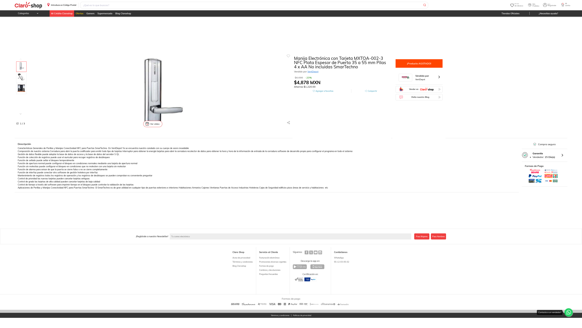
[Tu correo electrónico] (291, 236)
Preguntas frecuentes (268, 274)
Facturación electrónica (269, 257)
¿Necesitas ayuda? (548, 13)
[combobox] (254, 5)
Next (20, 111)
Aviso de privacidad (241, 257)
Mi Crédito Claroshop (62, 13)
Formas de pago (266, 266)
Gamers (90, 13)
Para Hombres (438, 236)
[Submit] (424, 5)
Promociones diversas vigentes (272, 262)
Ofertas (79, 13)
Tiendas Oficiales (510, 13)
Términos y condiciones (242, 262)
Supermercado (104, 13)
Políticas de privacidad (302, 315)
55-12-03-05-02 (341, 262)
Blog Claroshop (123, 13)
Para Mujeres (422, 236)
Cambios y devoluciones (269, 270)
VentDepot (312, 71)
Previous (20, 57)
